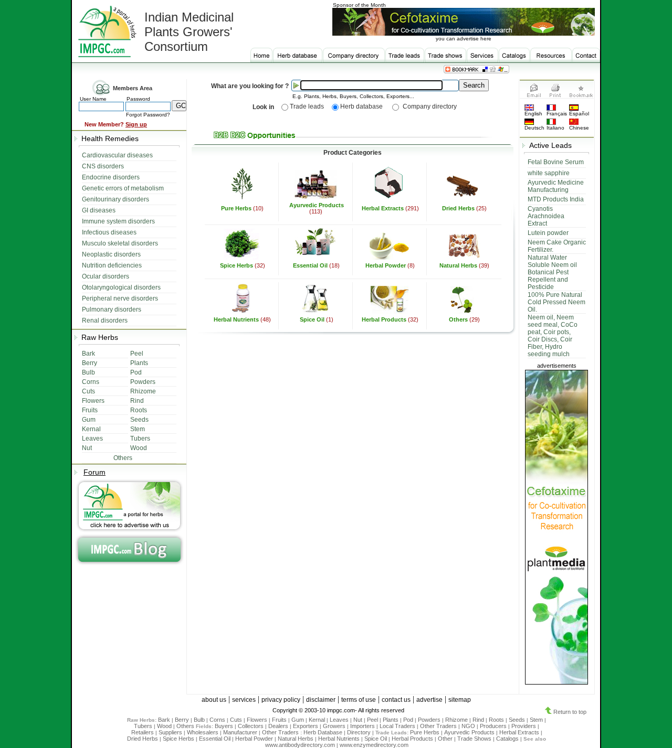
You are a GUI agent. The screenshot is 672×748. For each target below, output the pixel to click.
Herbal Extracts (383, 208)
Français (557, 113)
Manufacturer (240, 732)
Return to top (569, 712)
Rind (478, 720)
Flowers (257, 720)
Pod (408, 720)
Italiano (555, 128)
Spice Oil (313, 319)
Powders (429, 720)
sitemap (459, 699)
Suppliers (170, 732)
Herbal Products (385, 319)
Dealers (278, 726)
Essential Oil (310, 265)
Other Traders (438, 726)
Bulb (199, 720)
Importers (362, 726)
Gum (297, 720)
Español (579, 113)
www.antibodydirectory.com (300, 745)
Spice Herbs (237, 265)
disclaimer (320, 699)
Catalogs (507, 738)
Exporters (305, 726)
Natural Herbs (458, 265)
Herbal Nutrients (237, 319)
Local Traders (397, 726)
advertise (429, 699)
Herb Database (322, 732)
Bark (164, 720)
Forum (94, 472)
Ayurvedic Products (316, 205)
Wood (164, 726)
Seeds (517, 720)
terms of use (358, 699)
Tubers (143, 726)
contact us (396, 699)
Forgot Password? (148, 114)
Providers (523, 726)
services (244, 699)
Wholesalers (202, 732)
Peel (372, 720)
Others (458, 319)
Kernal (317, 720)
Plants (390, 720)
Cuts (236, 720)
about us (214, 699)
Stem (536, 720)
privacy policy (280, 699)
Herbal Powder (385, 265)
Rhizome (456, 720)
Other (445, 738)
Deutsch (534, 128)
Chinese (579, 128)
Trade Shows (474, 738)
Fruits (279, 720)
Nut (357, 720)
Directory (359, 732)
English (533, 113)
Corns (217, 720)
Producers (493, 726)
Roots (496, 720)
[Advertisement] (353, 355)
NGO (468, 726)
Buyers (224, 726)
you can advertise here (463, 38)
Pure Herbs (237, 208)
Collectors (251, 726)
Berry (182, 720)
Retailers (142, 732)
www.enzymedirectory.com (374, 745)
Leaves (339, 720)
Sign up (136, 124)
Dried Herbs (459, 208)
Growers (334, 726)
